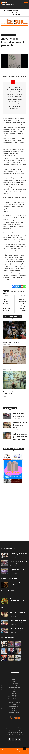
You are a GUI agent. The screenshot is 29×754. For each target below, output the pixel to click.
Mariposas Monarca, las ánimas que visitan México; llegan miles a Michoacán (19, 600)
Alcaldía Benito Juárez (14, 706)
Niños (4, 293)
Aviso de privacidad (15, 751)
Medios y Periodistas (14, 687)
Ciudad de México (14, 702)
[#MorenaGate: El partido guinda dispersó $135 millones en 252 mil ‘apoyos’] (7, 425)
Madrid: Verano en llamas (7, 4)
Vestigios (14, 710)
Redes (14, 689)
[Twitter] (16, 286)
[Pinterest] (22, 286)
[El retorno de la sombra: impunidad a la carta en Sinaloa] (4, 660)
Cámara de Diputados (14, 697)
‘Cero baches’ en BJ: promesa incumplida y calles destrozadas (19, 415)
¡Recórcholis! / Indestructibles (12, 367)
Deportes (14, 681)
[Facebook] (13, 286)
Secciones (15, 678)
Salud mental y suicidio (7, 591)
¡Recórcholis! (13, 291)
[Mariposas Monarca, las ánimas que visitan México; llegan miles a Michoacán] (4, 601)
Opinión (14, 693)
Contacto (14, 12)
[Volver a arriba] (24, 748)
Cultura (14, 679)
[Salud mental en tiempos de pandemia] (4, 585)
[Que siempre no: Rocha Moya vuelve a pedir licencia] (11, 653)
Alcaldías (14, 708)
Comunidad (14, 704)
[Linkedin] (19, 286)
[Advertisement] (15, 497)
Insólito (14, 685)
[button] (25, 2)
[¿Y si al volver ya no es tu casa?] (4, 571)
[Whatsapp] (24, 286)
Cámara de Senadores (14, 699)
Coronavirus (21, 291)
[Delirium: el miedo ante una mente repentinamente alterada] (4, 615)
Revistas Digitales (14, 712)
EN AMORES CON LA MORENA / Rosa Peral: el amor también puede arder (19, 555)
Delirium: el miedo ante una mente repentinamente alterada (17, 614)
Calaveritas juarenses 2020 (11, 342)
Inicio (14, 676)
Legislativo (14, 695)
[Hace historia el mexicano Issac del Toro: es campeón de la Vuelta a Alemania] (4, 653)
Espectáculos (14, 683)
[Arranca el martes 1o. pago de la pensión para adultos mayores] (18, 653)
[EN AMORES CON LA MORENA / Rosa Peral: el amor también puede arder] (4, 556)
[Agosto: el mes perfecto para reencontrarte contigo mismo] (4, 623)
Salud (14, 691)
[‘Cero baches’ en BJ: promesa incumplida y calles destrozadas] (7, 416)
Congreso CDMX (14, 700)
